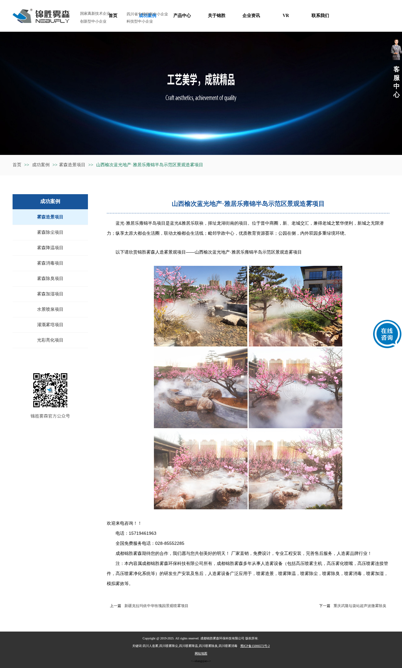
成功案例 (41, 164)
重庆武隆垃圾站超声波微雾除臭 (360, 606)
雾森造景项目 (72, 164)
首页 (17, 164)
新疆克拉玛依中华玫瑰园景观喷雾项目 (156, 606)
